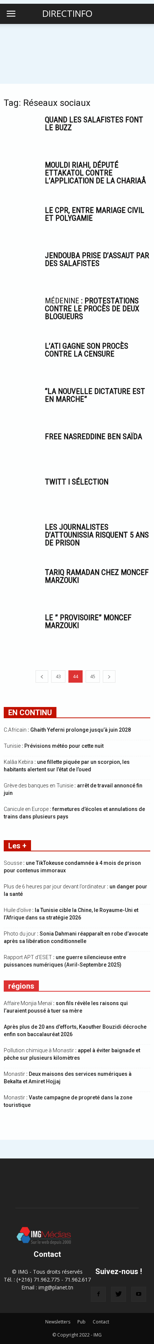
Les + (17, 845)
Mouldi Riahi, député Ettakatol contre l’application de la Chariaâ (95, 172)
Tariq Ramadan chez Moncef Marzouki (97, 576)
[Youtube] (138, 1294)
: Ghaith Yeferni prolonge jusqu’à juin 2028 (67, 730)
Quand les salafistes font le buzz (94, 123)
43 (58, 676)
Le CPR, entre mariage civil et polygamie (94, 214)
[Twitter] (118, 1294)
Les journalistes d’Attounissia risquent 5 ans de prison (97, 535)
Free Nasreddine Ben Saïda (93, 436)
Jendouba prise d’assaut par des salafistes (97, 259)
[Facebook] (98, 1294)
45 (92, 676)
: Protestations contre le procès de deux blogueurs (92, 308)
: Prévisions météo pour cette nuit (54, 746)
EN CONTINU (30, 712)
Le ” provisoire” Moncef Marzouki (88, 621)
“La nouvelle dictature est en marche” (95, 395)
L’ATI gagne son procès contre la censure (86, 350)
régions (21, 986)
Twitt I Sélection (76, 481)
